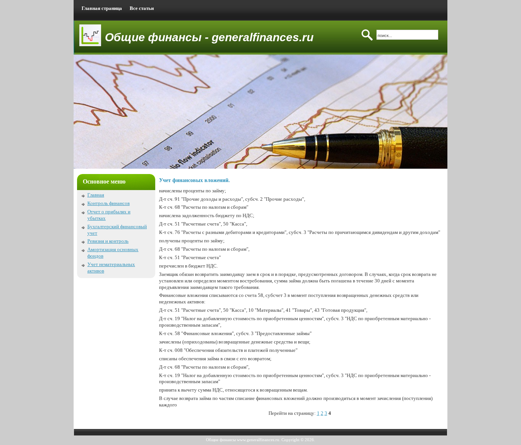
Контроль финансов (108, 203)
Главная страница (102, 8)
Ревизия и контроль (108, 241)
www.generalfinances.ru (258, 439)
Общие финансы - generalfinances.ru (209, 37)
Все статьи (142, 8)
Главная (95, 195)
